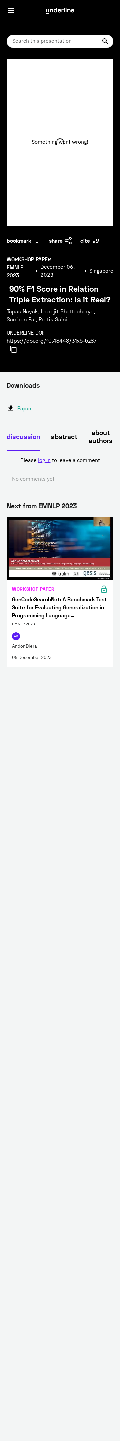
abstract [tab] (64, 436)
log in (44, 460)
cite (85, 240)
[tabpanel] (60, 470)
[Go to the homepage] (60, 10)
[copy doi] (17, 349)
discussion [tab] (23, 436)
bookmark (19, 240)
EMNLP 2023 (57, 505)
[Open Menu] (10, 10)
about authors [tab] (101, 436)
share (56, 240)
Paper (24, 408)
